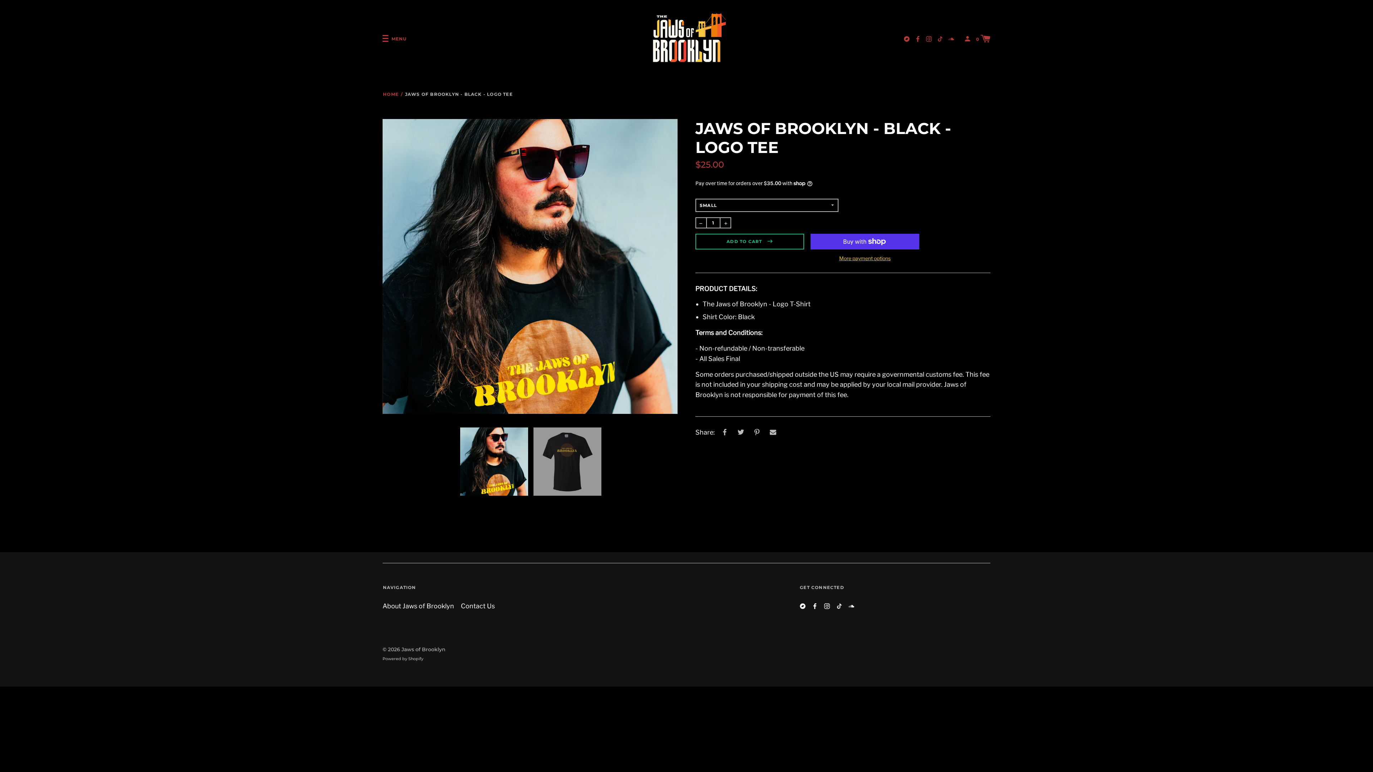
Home (391, 94)
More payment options (865, 258)
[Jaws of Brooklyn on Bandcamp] (907, 38)
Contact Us (478, 606)
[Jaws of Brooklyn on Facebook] (918, 38)
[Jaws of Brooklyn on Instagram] (929, 38)
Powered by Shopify (403, 658)
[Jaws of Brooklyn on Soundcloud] (951, 38)
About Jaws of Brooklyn (418, 606)
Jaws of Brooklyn (424, 649)
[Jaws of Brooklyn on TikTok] (940, 38)
